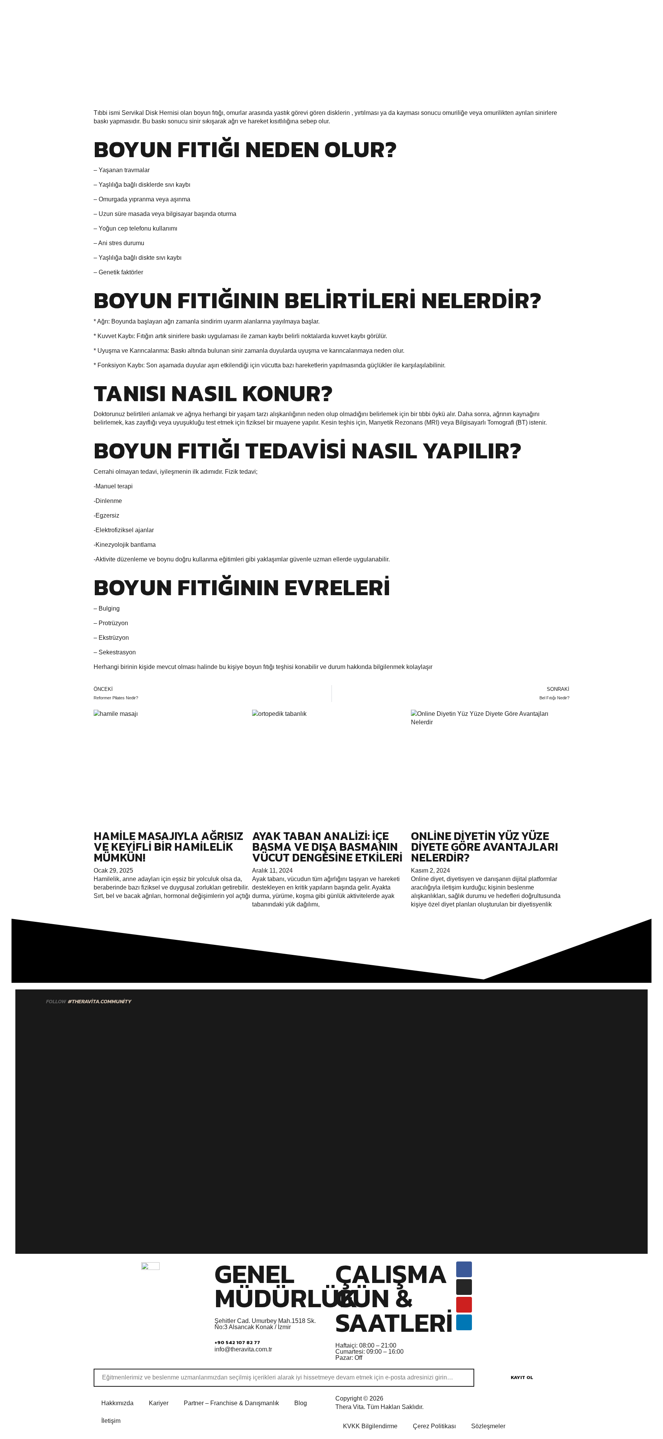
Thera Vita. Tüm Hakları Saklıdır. (379, 1407)
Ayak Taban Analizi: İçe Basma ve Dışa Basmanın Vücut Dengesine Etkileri (327, 846)
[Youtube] (464, 1305)
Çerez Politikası (434, 1426)
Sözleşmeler (488, 1426)
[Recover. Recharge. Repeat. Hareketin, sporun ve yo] (371, 1097)
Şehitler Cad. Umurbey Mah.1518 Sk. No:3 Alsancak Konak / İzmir (265, 1324)
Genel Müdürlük (286, 1285)
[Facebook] (464, 1269)
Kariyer (158, 1403)
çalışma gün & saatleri (394, 1298)
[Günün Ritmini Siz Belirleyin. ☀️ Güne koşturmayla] (133, 1084)
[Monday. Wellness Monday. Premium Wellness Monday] (450, 1034)
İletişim (110, 1420)
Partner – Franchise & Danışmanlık (231, 1403)
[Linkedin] (464, 1322)
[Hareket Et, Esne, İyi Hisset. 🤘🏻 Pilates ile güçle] (529, 1135)
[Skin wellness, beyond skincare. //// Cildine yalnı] (212, 1097)
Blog (300, 1403)
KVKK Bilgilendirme (370, 1426)
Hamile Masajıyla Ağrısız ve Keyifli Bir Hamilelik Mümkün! (168, 846)
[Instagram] (464, 1287)
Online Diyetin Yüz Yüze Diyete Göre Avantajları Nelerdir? (484, 846)
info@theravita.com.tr (243, 1349)
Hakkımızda (117, 1403)
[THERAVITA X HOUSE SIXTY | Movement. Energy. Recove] (608, 1106)
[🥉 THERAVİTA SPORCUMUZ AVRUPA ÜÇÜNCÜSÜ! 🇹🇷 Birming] (292, 1127)
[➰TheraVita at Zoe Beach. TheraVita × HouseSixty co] (54, 1068)
